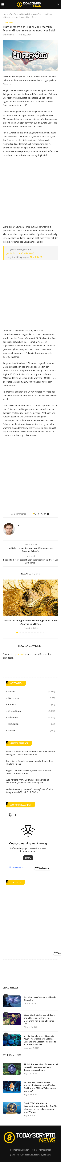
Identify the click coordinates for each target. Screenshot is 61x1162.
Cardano (31, 704)
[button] (5, 606)
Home (5, 14)
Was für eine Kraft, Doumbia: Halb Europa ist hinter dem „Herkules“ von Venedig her (27, 781)
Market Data (45, 1149)
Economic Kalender (19, 1149)
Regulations (31, 723)
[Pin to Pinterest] (45, 513)
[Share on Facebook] (38, 513)
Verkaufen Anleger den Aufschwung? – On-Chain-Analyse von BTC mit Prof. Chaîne (29, 790)
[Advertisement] (30, 190)
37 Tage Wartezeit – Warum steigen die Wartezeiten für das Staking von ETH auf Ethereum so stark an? (40, 1086)
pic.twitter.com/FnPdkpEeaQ (20, 253)
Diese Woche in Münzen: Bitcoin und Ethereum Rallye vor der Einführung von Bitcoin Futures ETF (39, 1019)
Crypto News (31, 711)
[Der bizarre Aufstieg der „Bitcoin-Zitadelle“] (12, 1001)
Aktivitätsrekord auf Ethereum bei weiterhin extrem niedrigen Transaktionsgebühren (30, 753)
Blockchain (31, 698)
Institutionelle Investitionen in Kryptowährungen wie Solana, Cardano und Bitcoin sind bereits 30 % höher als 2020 (40, 1040)
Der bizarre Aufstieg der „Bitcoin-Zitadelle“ (40, 998)
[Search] (58, 4)
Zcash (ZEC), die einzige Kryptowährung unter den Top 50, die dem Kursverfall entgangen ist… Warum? (40, 1107)
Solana (31, 730)
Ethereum (31, 717)
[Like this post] (35, 513)
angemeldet (18, 654)
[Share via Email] (48, 513)
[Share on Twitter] (42, 513)
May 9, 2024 (36, 257)
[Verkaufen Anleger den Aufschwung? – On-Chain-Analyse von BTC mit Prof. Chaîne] (30, 598)
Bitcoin (31, 691)
